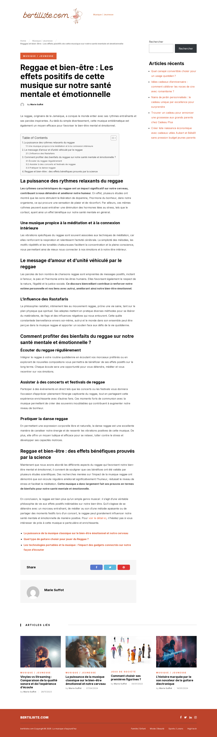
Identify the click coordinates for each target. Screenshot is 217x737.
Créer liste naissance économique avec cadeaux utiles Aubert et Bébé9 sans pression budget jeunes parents (173, 132)
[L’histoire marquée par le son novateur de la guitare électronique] (176, 651)
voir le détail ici (97, 518)
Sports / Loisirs (176, 728)
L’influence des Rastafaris (42, 153)
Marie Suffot (36, 104)
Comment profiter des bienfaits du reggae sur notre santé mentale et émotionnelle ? (70, 157)
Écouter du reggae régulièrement (45, 161)
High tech (192, 728)
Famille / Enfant (138, 728)
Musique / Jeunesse (103, 14)
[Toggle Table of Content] (112, 138)
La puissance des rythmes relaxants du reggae (49, 142)
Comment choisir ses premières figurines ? (126, 677)
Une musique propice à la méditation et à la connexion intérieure (60, 146)
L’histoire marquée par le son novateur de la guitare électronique (174, 680)
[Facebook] (181, 717)
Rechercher (156, 41)
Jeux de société (123, 672)
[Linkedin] (190, 717)
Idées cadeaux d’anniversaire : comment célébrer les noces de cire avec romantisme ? (173, 86)
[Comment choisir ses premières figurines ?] (131, 651)
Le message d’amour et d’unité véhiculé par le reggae (53, 149)
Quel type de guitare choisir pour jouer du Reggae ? (56, 539)
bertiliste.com (34, 717)
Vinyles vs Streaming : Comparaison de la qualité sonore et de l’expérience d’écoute (38, 682)
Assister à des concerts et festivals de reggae (53, 164)
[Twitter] (185, 717)
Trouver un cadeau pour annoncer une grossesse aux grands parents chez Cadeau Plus (172, 117)
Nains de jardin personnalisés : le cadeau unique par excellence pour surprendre (172, 102)
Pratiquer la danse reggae (43, 167)
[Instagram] (195, 717)
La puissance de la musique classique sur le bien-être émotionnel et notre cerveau (76, 533)
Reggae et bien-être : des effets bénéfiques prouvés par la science (61, 171)
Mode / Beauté (157, 728)
